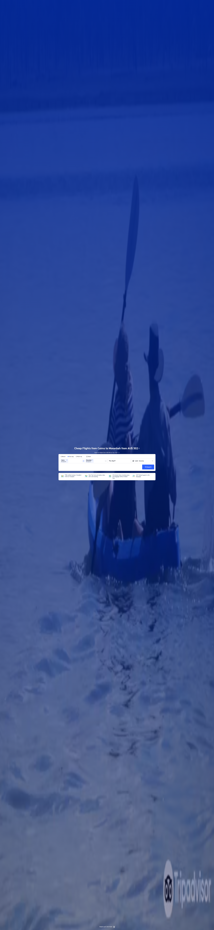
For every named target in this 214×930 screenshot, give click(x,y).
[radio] (63, 456)
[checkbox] (89, 456)
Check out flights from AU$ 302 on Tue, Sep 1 (106, 452)
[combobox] (69, 461)
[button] (176, 2)
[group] (71, 461)
